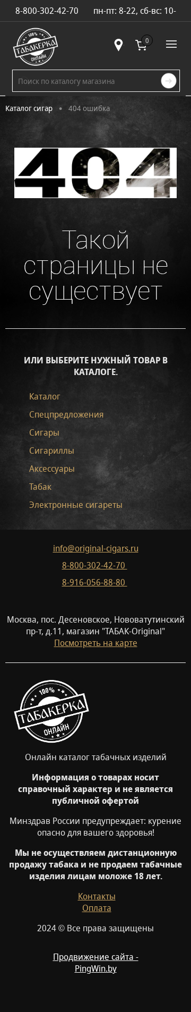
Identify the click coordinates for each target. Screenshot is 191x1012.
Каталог (44, 396)
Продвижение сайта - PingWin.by (95, 962)
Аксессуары (52, 468)
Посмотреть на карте (95, 643)
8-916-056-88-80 (94, 582)
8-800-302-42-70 (94, 565)
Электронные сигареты (76, 505)
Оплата (96, 908)
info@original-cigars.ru (95, 548)
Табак (40, 486)
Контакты (97, 896)
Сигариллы (51, 450)
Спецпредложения (66, 414)
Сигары (44, 432)
